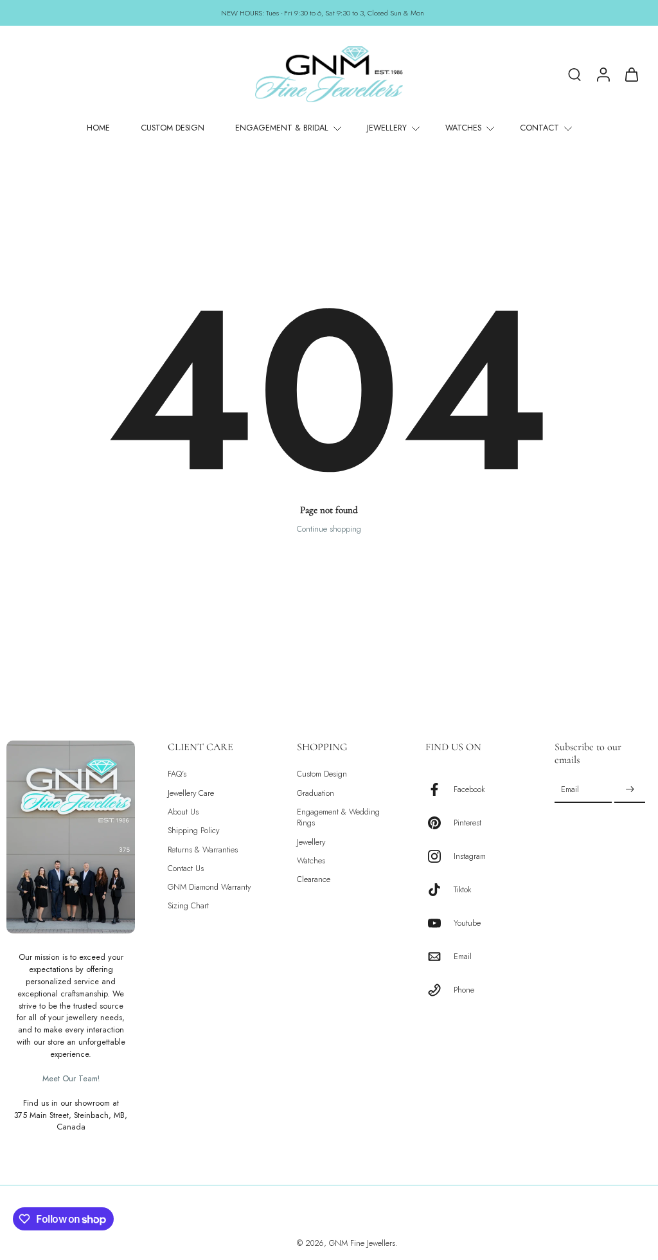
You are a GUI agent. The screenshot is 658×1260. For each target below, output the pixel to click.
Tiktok (462, 890)
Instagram (470, 856)
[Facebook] (439, 790)
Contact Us (186, 868)
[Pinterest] (439, 823)
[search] (574, 74)
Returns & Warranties (203, 850)
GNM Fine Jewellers (362, 1244)
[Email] (439, 957)
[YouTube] (439, 924)
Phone (464, 990)
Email (463, 956)
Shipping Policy (193, 831)
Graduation (315, 793)
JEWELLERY (387, 128)
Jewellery (311, 842)
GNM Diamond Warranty (209, 888)
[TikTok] (439, 890)
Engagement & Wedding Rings (338, 818)
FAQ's (177, 775)
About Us (183, 812)
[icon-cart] (631, 74)
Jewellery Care (191, 793)
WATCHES (463, 128)
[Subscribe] (629, 790)
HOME (98, 128)
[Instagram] (439, 857)
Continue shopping (329, 529)
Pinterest (467, 823)
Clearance (313, 880)
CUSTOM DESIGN (172, 128)
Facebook (469, 789)
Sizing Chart (188, 906)
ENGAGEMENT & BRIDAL (281, 128)
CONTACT (539, 128)
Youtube (467, 923)
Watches (311, 861)
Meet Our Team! (71, 1078)
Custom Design (322, 775)
